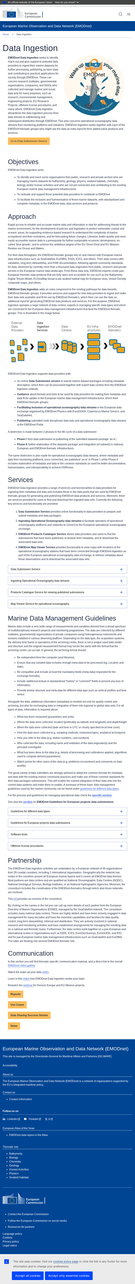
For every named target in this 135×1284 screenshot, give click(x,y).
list (16, 898)
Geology (14, 1165)
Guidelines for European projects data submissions (40, 822)
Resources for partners (21, 1226)
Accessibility (10, 1065)
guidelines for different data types (99, 788)
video (45, 972)
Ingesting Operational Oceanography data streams (40, 580)
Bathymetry (15, 1153)
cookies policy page (65, 1261)
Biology (13, 1157)
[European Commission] (25, 12)
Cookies (7, 1237)
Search (120, 14)
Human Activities (19, 1169)
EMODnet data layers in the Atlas (28, 1135)
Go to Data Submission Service (29, 141)
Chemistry (15, 1161)
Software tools (19, 834)
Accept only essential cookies (68, 1275)
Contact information (20, 1099)
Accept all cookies (27, 1275)
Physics (13, 1173)
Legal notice (10, 1245)
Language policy (12, 1233)
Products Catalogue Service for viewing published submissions (47, 592)
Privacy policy (11, 1241)
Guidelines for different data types (30, 811)
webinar (28, 985)
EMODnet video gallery (21, 965)
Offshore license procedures (27, 846)
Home (6, 34)
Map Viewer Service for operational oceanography (40, 603)
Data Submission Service (25, 569)
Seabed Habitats (19, 1177)
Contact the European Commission (28, 1214)
